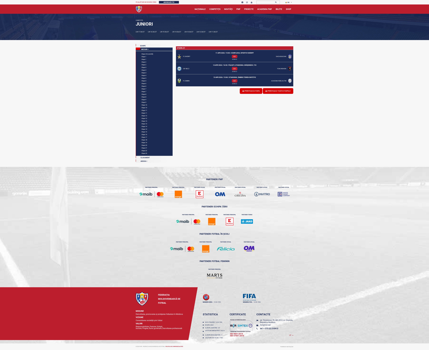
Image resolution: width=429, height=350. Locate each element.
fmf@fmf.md (265, 325)
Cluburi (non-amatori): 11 (214, 335)
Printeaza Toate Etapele (279, 91)
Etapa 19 (144, 142)
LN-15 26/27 (164, 32)
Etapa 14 (144, 126)
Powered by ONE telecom (286, 346)
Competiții (139, 20)
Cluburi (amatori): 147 (213, 328)
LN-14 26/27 (176, 32)
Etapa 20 (144, 145)
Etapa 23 (144, 153)
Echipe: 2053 (209, 325)
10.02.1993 (217, 302)
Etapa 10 (144, 105)
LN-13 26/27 (188, 32)
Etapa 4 (143, 73)
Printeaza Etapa (252, 91)
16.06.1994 (257, 302)
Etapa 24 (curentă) (147, 54)
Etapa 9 (143, 99)
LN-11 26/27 (213, 32)
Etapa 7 (143, 89)
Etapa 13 (144, 121)
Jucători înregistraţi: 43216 (215, 331)
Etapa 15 (144, 132)
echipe (143, 46)
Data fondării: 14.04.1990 (214, 322)
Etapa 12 (144, 116)
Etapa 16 (144, 134)
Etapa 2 (143, 62)
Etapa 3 (143, 67)
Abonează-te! (168, 2)
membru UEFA (207, 302)
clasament (145, 158)
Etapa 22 (144, 150)
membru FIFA (247, 302)
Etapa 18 (144, 140)
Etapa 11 (144, 110)
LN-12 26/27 (201, 32)
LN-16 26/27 (152, 32)
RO (288, 2)
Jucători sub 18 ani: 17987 (214, 338)
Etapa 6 (143, 83)
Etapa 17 (144, 137)
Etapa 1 (143, 56)
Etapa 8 (143, 94)
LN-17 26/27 (140, 32)
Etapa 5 (143, 78)
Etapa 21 (144, 148)
